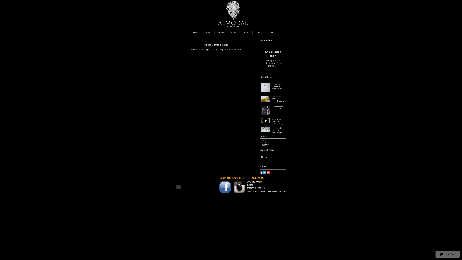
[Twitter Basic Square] (264, 172)
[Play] (178, 187)
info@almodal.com (256, 187)
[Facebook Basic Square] (261, 172)
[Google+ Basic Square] (268, 172)
